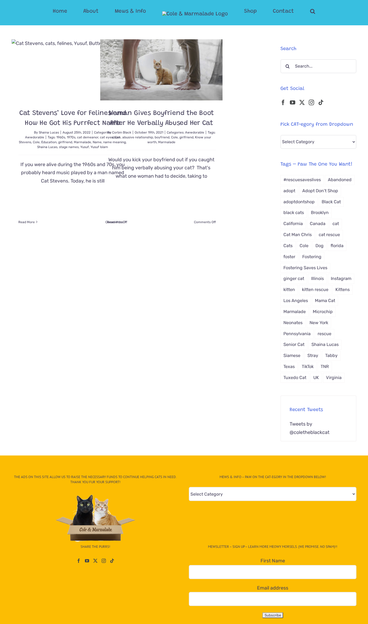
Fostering (311, 256)
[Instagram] (311, 102)
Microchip (323, 311)
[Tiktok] (321, 102)
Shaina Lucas (49, 132)
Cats (288, 245)
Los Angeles (295, 300)
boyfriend (162, 137)
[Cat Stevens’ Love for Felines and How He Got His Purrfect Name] (73, 69)
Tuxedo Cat (294, 377)
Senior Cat (293, 344)
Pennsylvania (297, 333)
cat (335, 223)
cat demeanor (87, 137)
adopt (289, 190)
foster (289, 256)
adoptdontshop (299, 201)
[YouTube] (292, 102)
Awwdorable (34, 137)
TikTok (308, 366)
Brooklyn (320, 212)
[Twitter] (302, 102)
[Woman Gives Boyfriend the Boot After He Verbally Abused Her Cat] (161, 69)
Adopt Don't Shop (320, 190)
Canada (317, 223)
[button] (291, 11)
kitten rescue (315, 289)
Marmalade (82, 142)
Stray (312, 355)
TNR (325, 366)
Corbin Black (121, 132)
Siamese (291, 355)
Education (49, 142)
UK (316, 377)
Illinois (317, 278)
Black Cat (331, 201)
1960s (60, 137)
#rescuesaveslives (302, 179)
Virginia (334, 377)
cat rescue (329, 234)
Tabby (331, 355)
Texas (289, 366)
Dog (319, 245)
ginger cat (293, 278)
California (293, 223)
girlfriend (65, 142)
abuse (116, 137)
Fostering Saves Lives (305, 267)
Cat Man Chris (297, 234)
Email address (272, 588)
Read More (26, 222)
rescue (324, 333)
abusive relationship (137, 137)
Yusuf (84, 147)
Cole (36, 142)
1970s (71, 137)
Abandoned (340, 179)
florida (337, 245)
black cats (293, 212)
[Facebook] (283, 102)
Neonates (293, 322)
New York (319, 322)
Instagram (341, 278)
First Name (273, 561)
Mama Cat (325, 300)
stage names (69, 147)
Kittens (342, 289)
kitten (289, 289)
